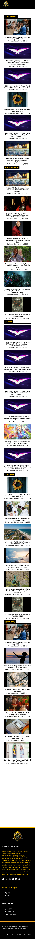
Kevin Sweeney (13, 318)
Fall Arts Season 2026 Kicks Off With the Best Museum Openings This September (17, 590)
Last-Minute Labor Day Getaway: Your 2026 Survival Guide (17, 519)
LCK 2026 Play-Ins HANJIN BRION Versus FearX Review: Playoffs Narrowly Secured (17, 418)
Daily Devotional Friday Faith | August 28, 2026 (18, 690)
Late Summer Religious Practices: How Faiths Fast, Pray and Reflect (17, 666)
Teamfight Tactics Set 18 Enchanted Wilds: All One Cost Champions (17, 442)
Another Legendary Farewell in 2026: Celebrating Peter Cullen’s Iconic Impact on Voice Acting (17, 290)
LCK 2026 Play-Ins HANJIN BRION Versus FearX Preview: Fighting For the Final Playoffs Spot (17, 467)
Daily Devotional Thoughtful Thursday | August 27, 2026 (17, 737)
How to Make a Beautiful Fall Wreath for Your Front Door (17, 110)
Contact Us (9, 912)
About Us (8, 909)
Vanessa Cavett (13, 41)
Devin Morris (13, 66)
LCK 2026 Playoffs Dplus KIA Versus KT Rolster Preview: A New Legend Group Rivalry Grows (17, 62)
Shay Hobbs (13, 218)
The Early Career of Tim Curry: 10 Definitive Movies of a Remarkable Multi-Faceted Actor (17, 215)
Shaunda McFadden (13, 113)
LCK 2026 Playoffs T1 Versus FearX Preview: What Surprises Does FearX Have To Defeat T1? (17, 134)
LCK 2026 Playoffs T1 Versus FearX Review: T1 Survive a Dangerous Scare (17, 87)
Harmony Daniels (13, 522)
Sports (7, 893)
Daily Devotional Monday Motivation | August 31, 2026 (18, 38)
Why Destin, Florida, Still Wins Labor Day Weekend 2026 (17, 543)
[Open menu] (31, 4)
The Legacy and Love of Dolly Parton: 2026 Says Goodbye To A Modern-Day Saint (17, 265)
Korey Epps (13, 164)
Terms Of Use (28, 935)
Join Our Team (10, 915)
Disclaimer (20, 935)
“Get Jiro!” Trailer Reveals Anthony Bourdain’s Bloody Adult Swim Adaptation (17, 160)
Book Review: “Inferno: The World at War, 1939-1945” (17, 315)
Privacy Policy (11, 935)
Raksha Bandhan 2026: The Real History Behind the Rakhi (17, 713)
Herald (7, 896)
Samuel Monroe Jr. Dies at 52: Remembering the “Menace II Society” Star (17, 240)
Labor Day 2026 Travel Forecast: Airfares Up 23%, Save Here (17, 566)
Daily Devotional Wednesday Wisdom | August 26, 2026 (17, 761)
